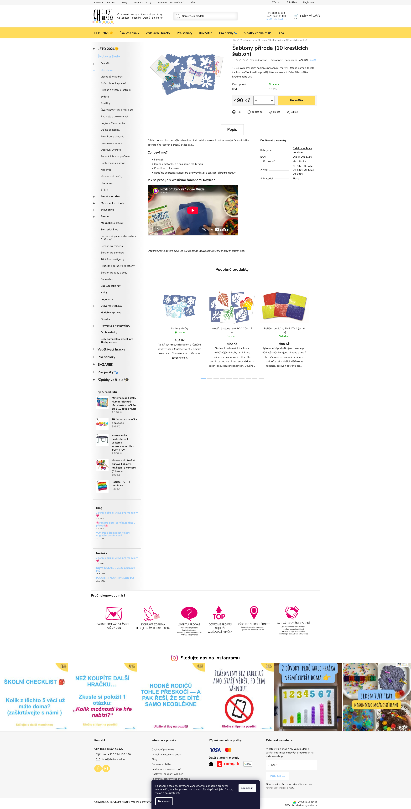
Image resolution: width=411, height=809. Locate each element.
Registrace (308, 2)
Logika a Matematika (113, 123)
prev (150, 332)
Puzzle (105, 216)
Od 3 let (297, 166)
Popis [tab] (232, 129)
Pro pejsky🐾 (108, 372)
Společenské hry (110, 286)
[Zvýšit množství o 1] (272, 100)
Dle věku (106, 63)
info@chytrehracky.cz (114, 759)
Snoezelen (107, 279)
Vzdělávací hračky (111, 349)
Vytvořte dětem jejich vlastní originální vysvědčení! (113, 534)
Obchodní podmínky (104, 2)
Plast (296, 178)
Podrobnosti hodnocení (283, 60)
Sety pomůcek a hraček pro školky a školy (117, 340)
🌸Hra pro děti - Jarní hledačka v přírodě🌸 (115, 524)
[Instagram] (106, 768)
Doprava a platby (142, 2)
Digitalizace (107, 183)
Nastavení (164, 801)
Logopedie (107, 299)
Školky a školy (109, 56)
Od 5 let (297, 170)
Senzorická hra (109, 229)
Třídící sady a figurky (112, 259)
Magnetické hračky (112, 223)
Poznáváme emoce (111, 143)
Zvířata (105, 96)
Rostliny (105, 103)
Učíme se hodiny (110, 130)
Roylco (312, 60)
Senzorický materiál (112, 246)
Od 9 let (297, 174)
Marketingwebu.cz (306, 805)
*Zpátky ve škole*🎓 (113, 379)
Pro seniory (106, 357)
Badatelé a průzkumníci (114, 116)
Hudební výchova (111, 312)
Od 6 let (309, 170)
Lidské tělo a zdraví (112, 76)
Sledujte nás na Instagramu (210, 658)
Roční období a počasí (113, 83)
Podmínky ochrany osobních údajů (171, 779)
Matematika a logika (113, 203)
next (314, 332)
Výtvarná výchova (111, 306)
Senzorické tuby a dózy (114, 272)
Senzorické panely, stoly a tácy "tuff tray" (118, 237)
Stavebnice (107, 209)
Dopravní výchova (111, 150)
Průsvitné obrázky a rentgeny (118, 266)
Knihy (104, 292)
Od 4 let (309, 166)
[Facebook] (98, 768)
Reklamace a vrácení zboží (171, 2)
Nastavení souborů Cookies (167, 774)
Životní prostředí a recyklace (117, 110)
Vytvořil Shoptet (307, 802)
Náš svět (106, 170)
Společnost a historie (113, 163)
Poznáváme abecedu (112, 136)
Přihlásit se (277, 776)
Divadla (105, 319)
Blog (124, 2)
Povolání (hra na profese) (115, 156)
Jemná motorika (110, 196)
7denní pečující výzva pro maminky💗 (117, 514)
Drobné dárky (109, 332)
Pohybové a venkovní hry (115, 326)
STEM (104, 189)
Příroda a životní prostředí (116, 90)
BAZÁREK (105, 364)
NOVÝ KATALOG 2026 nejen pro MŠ (115, 569)
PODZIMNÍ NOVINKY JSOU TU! (115, 578)
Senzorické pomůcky (112, 252)
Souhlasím (247, 788)
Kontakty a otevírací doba (166, 754)
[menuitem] (103, 32)
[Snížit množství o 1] (256, 100)
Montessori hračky (111, 176)
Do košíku (296, 100)
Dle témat (107, 70)
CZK (274, 2)
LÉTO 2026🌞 (108, 48)
